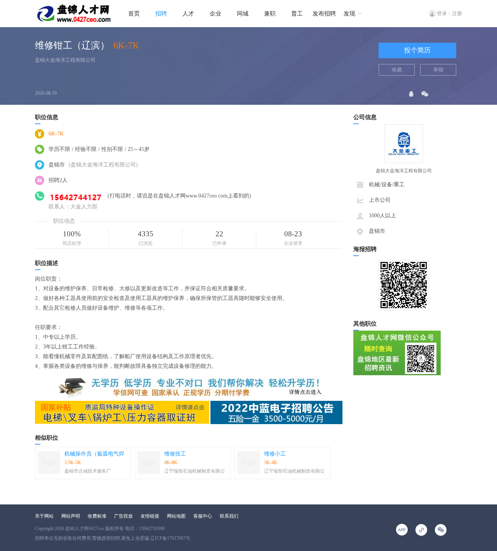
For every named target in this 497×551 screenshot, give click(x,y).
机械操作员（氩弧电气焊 (94, 454)
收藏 (397, 70)
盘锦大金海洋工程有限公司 (65, 60)
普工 (297, 13)
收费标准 (97, 516)
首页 (134, 13)
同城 (242, 13)
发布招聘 (324, 13)
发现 (349, 13)
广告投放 (123, 516)
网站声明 (70, 516)
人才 (188, 13)
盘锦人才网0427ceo (84, 528)
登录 (442, 13)
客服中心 (202, 516)
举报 (438, 70)
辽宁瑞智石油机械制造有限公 (194, 471)
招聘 (161, 13)
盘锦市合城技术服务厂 (87, 471)
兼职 (270, 13)
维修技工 (175, 454)
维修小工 (275, 454)
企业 (215, 13)
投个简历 (417, 50)
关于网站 (44, 516)
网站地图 (176, 516)
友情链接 (150, 516)
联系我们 (229, 516)
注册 (457, 13)
